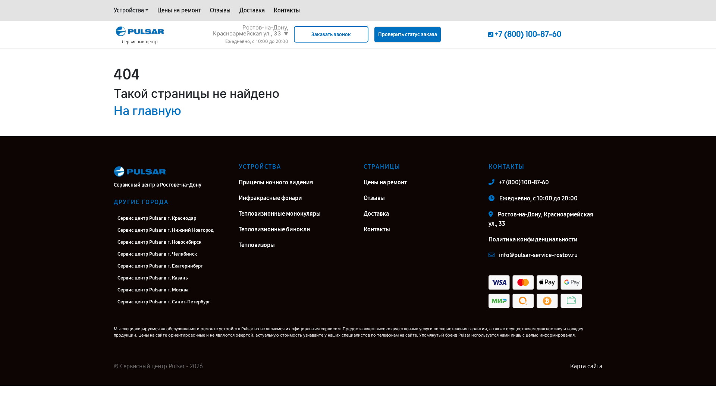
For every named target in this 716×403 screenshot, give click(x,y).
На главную (147, 110)
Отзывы (220, 10)
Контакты (287, 10)
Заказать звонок (331, 34)
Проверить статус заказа (407, 34)
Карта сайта (586, 366)
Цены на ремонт (179, 10)
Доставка (252, 10)
